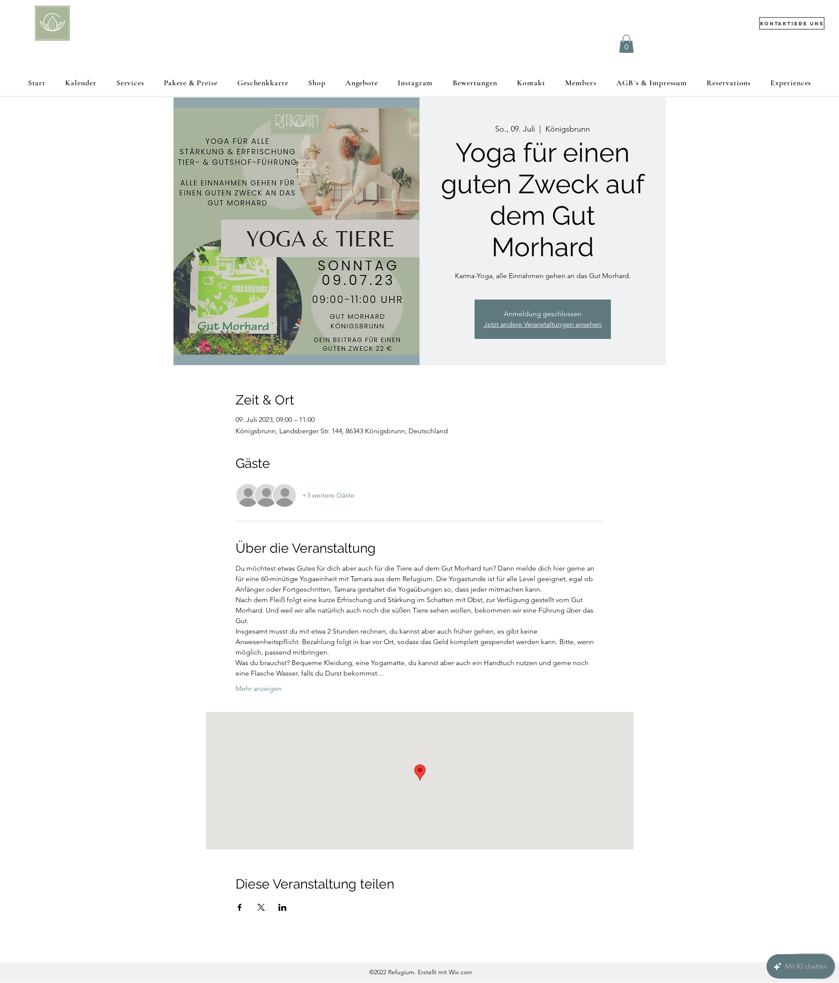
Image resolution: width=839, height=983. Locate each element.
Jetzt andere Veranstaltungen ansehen (543, 324)
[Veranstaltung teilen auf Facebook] (240, 907)
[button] (626, 44)
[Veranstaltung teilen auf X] (261, 907)
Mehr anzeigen (259, 688)
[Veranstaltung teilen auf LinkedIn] (282, 907)
